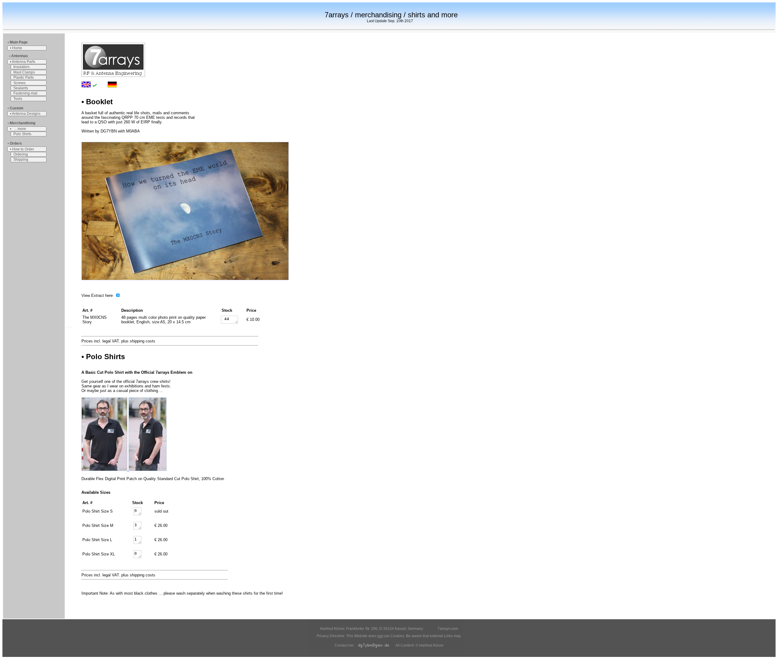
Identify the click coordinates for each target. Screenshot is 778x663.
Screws (19, 83)
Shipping (20, 159)
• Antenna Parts (22, 62)
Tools (17, 99)
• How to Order (22, 149)
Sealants (20, 88)
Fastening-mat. (25, 93)
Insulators (21, 67)
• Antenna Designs (25, 113)
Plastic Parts (23, 77)
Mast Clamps (24, 72)
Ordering (20, 154)
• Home (16, 48)
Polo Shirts (22, 134)
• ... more (18, 129)
